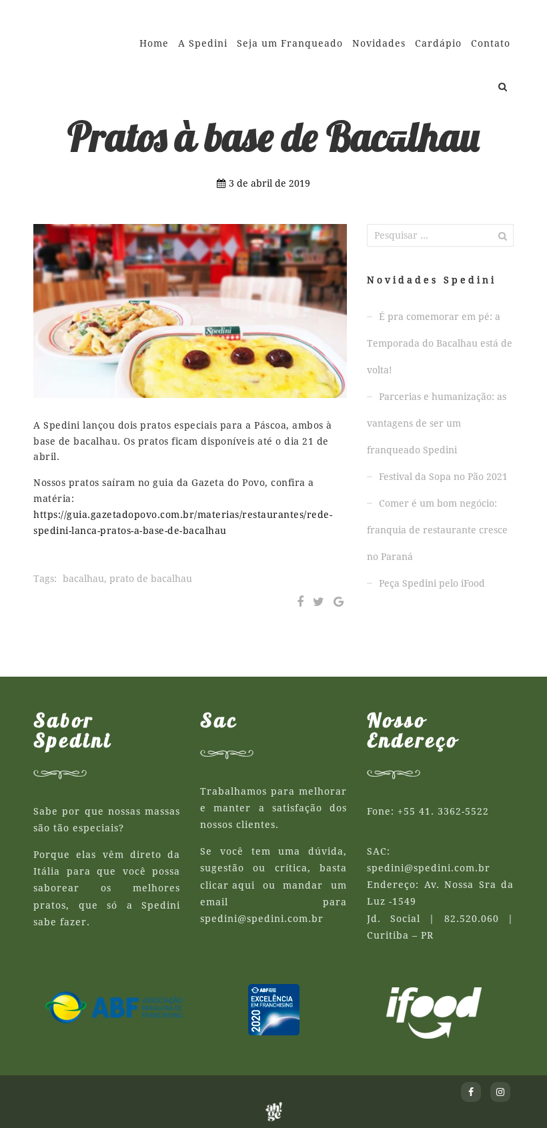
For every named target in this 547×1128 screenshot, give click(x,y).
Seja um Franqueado (290, 43)
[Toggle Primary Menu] (400, 130)
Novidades (379, 43)
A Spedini (202, 43)
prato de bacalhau (150, 578)
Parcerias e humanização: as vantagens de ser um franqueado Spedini (436, 423)
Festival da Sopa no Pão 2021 (443, 476)
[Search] (503, 86)
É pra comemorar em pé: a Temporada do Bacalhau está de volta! (439, 343)
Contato (490, 43)
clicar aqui (227, 885)
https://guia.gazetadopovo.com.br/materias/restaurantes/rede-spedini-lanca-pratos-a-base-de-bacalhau (182, 522)
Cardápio (438, 43)
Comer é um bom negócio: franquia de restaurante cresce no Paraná (437, 530)
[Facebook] (300, 602)
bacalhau (83, 578)
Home (154, 43)
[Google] (338, 602)
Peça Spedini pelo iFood (432, 583)
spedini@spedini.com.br (262, 918)
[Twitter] (319, 602)
